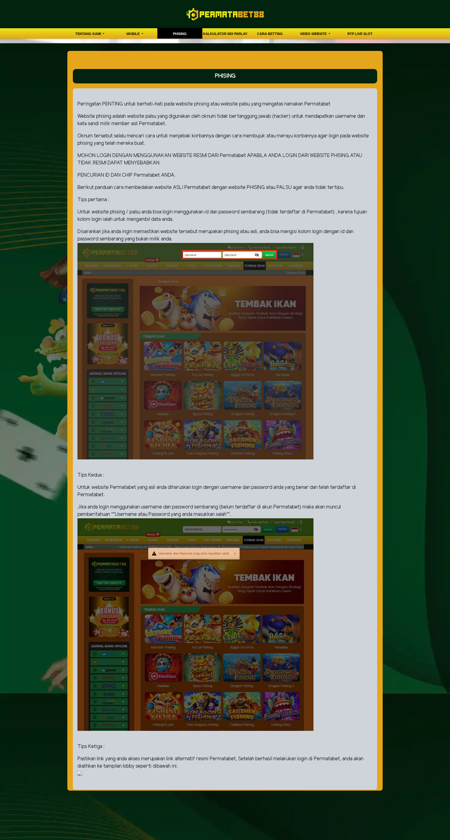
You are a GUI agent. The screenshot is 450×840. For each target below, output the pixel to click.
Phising (180, 34)
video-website (314, 34)
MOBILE (133, 34)
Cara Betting (270, 34)
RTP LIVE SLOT (360, 34)
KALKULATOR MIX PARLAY (225, 34)
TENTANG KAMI (88, 34)
